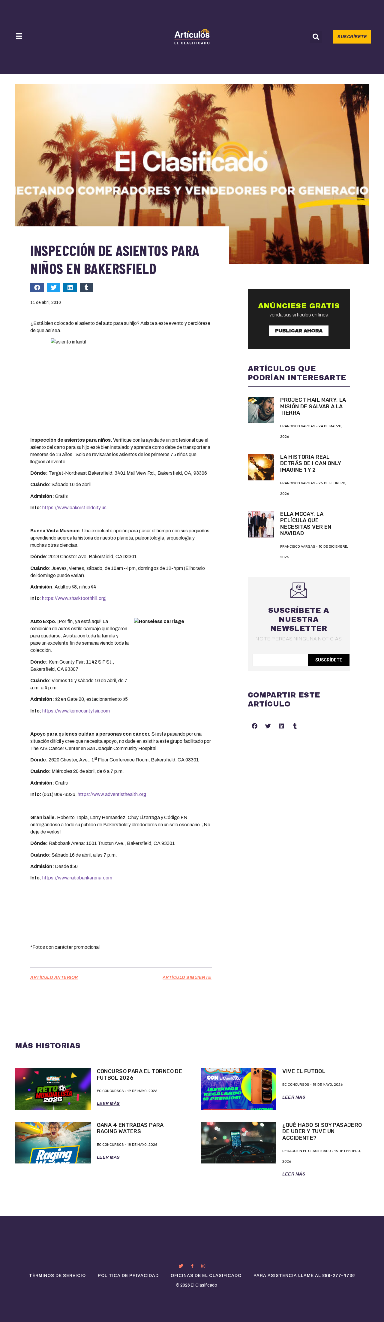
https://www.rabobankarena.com (77, 877)
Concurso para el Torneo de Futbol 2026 (139, 1074)
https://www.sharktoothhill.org (74, 598)
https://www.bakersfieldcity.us (74, 507)
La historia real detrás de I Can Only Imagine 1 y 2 (310, 463)
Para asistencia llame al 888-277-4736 (304, 1275)
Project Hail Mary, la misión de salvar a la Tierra (313, 406)
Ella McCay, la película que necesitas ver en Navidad (306, 524)
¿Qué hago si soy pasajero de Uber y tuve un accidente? (322, 1131)
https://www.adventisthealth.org (112, 794)
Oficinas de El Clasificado (206, 1275)
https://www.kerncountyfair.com (76, 710)
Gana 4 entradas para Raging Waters (130, 1128)
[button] (316, 37)
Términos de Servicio (57, 1275)
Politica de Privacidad (128, 1275)
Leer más (108, 1103)
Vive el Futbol (303, 1071)
